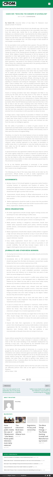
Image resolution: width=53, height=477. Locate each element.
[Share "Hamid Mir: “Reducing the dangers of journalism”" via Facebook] (27, 379)
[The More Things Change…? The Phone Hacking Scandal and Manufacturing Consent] (44, 420)
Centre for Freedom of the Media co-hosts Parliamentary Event (18, 457)
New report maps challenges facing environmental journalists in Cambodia (21, 463)
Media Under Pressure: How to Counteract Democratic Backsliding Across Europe (22, 470)
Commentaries (30, 16)
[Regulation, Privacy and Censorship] (32, 420)
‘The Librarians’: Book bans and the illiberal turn (20, 429)
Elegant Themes (11, 475)
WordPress (23, 475)
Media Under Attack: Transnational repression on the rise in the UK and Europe (22, 460)
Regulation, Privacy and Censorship (31, 427)
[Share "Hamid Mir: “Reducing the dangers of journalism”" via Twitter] (30, 379)
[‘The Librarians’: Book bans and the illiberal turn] (21, 420)
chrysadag (17, 401)
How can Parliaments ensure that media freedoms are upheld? (18, 466)
